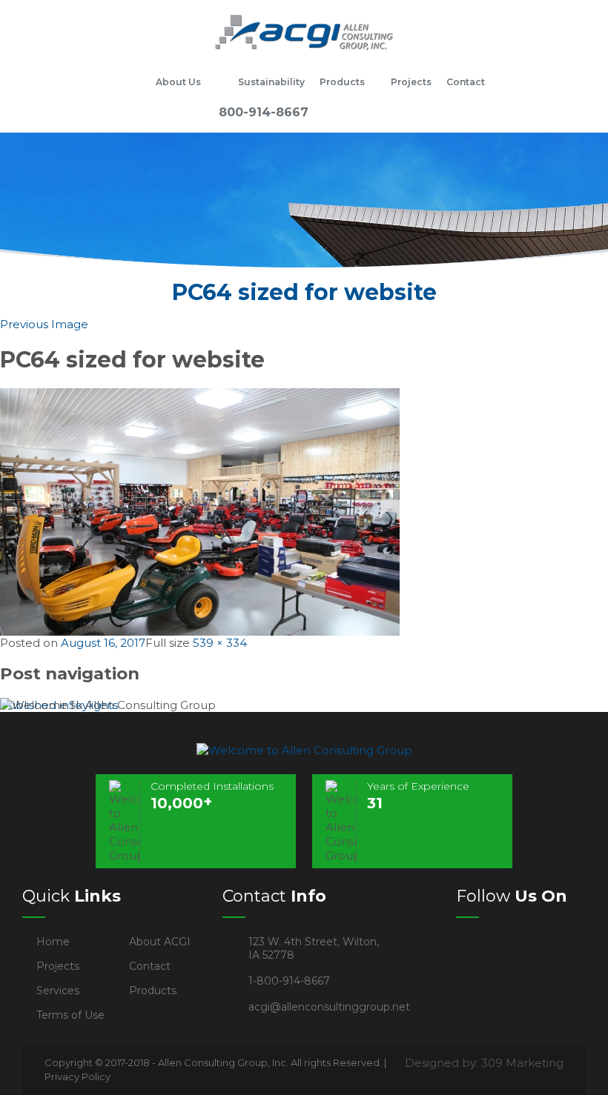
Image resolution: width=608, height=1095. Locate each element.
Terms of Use (70, 1015)
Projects (411, 81)
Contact (465, 81)
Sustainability (271, 81)
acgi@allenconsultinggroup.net (329, 1007)
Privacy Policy (77, 1076)
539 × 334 (220, 643)
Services (57, 990)
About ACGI (160, 941)
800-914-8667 (263, 112)
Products (342, 81)
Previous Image (44, 324)
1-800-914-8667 (289, 981)
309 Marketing (522, 1063)
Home (130, 82)
